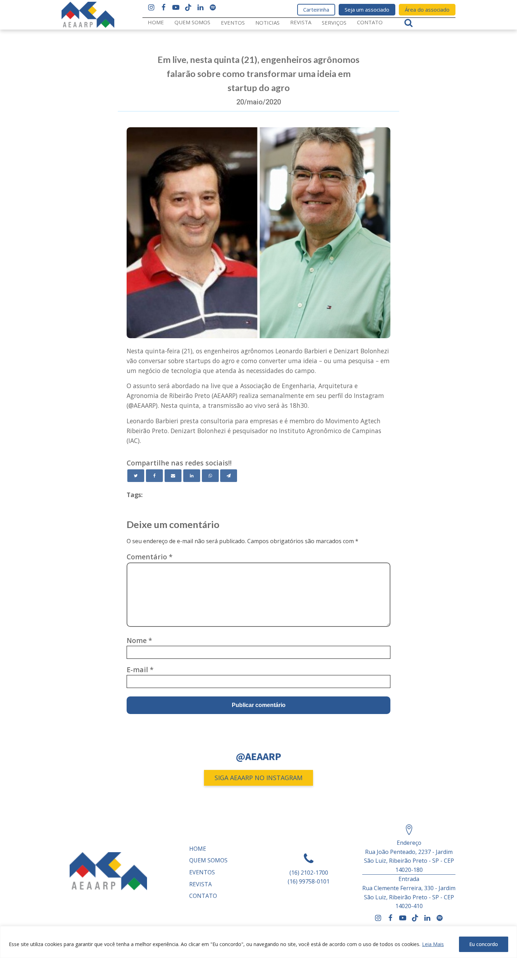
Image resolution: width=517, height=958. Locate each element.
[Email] (173, 475)
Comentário (150, 556)
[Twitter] (135, 475)
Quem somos (192, 22)
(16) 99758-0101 (309, 881)
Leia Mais (433, 944)
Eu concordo (483, 944)
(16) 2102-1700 (308, 872)
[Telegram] (228, 475)
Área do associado (427, 9)
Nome (139, 640)
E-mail (140, 669)
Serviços (334, 22)
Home (156, 22)
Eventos (233, 22)
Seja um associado (367, 9)
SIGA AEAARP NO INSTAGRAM (258, 777)
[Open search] (408, 22)
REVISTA (300, 22)
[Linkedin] (191, 475)
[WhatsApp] (210, 475)
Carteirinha (316, 9)
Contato (370, 22)
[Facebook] (154, 475)
